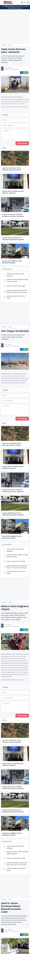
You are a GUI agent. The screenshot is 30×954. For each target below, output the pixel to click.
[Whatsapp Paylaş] (27, 72)
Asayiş (10, 45)
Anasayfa (4, 45)
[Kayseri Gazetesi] (8, 2)
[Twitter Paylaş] (24, 72)
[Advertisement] (15, 28)
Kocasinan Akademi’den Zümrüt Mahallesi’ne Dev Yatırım (15, 7)
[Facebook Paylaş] (21, 72)
